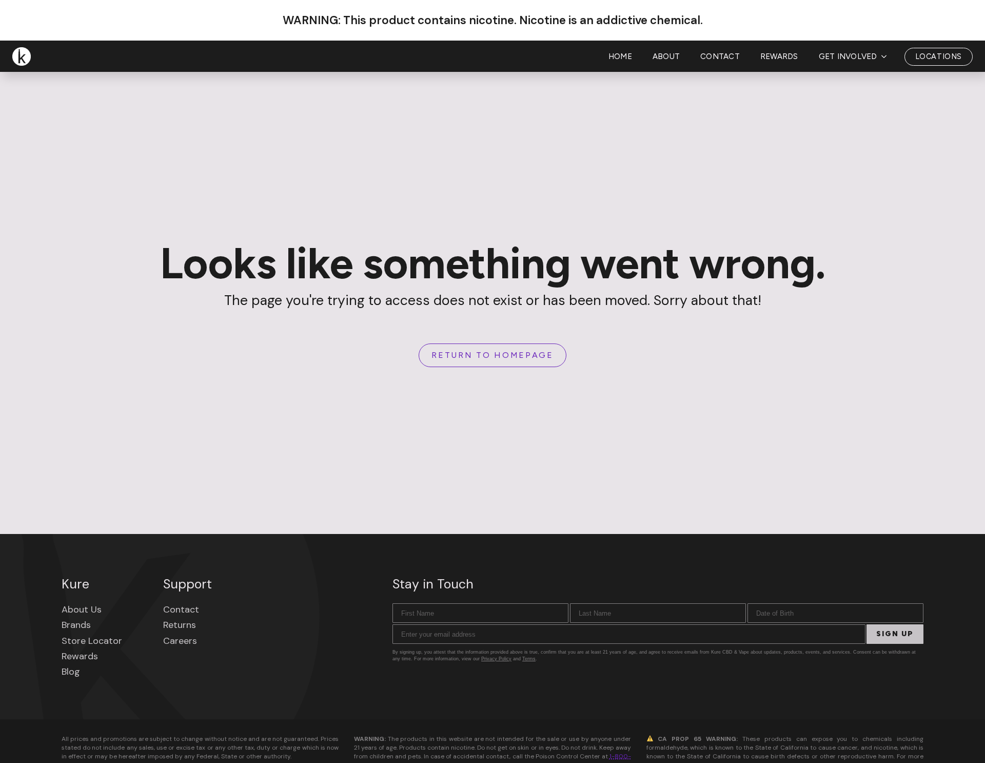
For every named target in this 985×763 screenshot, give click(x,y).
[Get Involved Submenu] (887, 57)
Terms (529, 658)
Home (620, 56)
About (666, 56)
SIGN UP (895, 634)
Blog (71, 671)
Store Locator (92, 641)
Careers (180, 641)
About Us (82, 609)
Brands (76, 625)
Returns (179, 625)
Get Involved (848, 56)
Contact (720, 56)
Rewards (779, 56)
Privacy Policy (496, 658)
